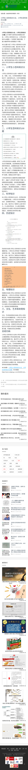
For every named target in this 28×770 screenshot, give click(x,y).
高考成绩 (18, 466)
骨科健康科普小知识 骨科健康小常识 (10, 420)
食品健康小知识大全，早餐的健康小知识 (11, 424)
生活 (12, 750)
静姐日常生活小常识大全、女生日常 (10, 437)
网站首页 (3, 748)
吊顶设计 (6, 460)
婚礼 (5, 469)
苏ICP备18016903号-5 (18, 754)
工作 (23, 748)
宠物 (17, 748)
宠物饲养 (20, 469)
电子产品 (16, 750)
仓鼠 (16, 457)
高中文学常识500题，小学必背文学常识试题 (12, 415)
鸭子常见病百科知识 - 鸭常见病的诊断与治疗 (12, 399)
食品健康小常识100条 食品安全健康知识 (11, 428)
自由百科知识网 (14, 9)
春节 (5, 466)
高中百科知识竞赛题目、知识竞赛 (9, 408)
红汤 (13, 460)
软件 (19, 460)
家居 (17, 463)
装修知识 (12, 472)
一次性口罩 (16, 454)
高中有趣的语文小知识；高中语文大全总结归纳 (13, 411)
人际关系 (12, 748)
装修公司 (12, 469)
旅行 (20, 748)
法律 (5, 463)
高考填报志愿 (7, 454)
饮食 (9, 457)
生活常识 (20, 472)
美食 (11, 463)
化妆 (5, 472)
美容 (11, 466)
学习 (8, 748)
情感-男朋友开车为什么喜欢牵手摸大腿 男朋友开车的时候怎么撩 (18, 509)
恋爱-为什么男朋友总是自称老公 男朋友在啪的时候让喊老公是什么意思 (18, 552)
